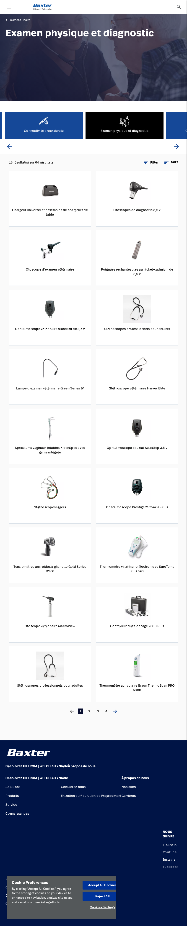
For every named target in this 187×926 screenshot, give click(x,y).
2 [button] (89, 711)
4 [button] (106, 711)
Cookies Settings (102, 907)
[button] (171, 162)
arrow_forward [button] (176, 146)
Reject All (102, 896)
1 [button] (80, 711)
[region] (61, 897)
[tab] (179, 7)
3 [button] (98, 711)
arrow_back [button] (9, 146)
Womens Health (20, 20)
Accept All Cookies (102, 885)
